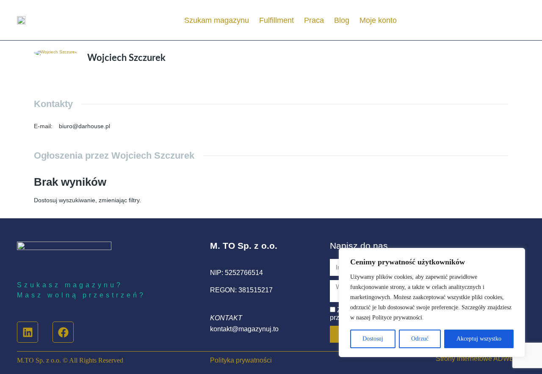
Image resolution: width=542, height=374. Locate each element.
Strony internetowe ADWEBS (479, 358)
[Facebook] (63, 332)
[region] (432, 302)
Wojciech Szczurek (126, 58)
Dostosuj (372, 339)
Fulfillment (276, 20)
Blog (341, 20)
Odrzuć (420, 339)
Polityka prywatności (241, 360)
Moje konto (378, 20)
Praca (314, 20)
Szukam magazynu (216, 20)
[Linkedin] (27, 332)
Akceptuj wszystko (478, 339)
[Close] (516, 255)
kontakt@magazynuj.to (244, 329)
